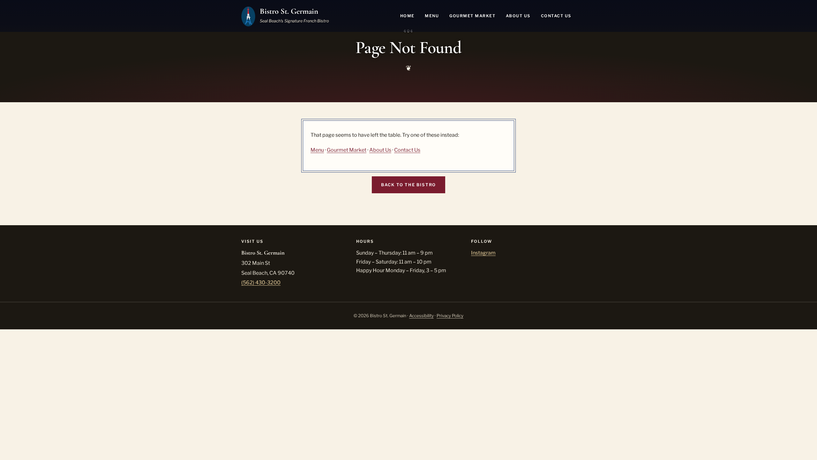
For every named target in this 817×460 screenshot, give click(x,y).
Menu (432, 15)
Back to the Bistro (408, 184)
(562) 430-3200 (261, 283)
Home (407, 15)
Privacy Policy (450, 315)
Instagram (483, 253)
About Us (518, 15)
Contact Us (556, 15)
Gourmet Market (472, 15)
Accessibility (421, 315)
